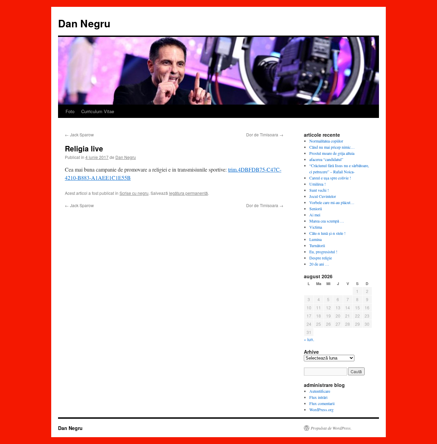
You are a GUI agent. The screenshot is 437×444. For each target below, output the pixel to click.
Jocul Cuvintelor (322, 196)
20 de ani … (319, 264)
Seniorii (315, 208)
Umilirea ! (317, 184)
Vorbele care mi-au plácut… (331, 202)
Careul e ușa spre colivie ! (330, 177)
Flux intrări (318, 397)
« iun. (309, 339)
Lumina (315, 239)
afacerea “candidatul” (326, 159)
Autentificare (319, 391)
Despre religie (320, 257)
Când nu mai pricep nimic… (332, 147)
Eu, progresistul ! (323, 251)
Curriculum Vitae (97, 111)
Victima (315, 227)
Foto (70, 111)
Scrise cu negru (134, 193)
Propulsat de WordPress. (331, 428)
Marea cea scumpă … (326, 221)
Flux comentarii (322, 403)
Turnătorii (317, 245)
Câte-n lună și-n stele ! (327, 233)
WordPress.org (321, 409)
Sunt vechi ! (319, 190)
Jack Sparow (79, 134)
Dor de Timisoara (264, 134)
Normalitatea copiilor (326, 141)
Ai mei (314, 214)
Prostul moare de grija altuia (331, 153)
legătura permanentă (188, 193)
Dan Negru (84, 23)
